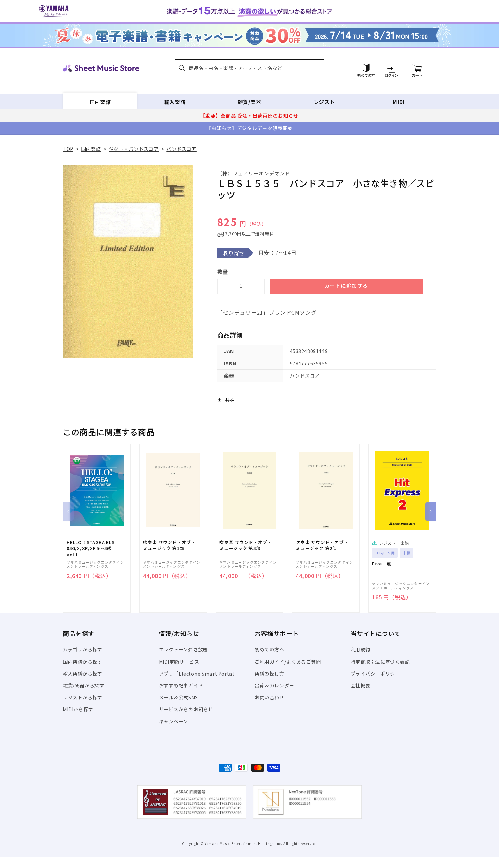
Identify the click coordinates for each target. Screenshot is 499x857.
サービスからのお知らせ (186, 709)
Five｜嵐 (381, 564)
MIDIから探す (78, 709)
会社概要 (360, 685)
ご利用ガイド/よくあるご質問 (288, 661)
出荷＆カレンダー (274, 685)
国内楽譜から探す (83, 661)
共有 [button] (230, 400)
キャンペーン (173, 721)
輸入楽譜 (174, 101)
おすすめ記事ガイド (181, 685)
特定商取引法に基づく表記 (380, 661)
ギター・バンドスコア (134, 148)
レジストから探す (83, 697)
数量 (222, 271)
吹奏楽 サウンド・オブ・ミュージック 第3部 (245, 545)
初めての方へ (269, 649)
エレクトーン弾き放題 (183, 649)
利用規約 (360, 649)
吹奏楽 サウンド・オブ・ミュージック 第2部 (322, 545)
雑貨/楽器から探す (83, 685)
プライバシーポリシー (375, 673)
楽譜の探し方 (269, 673)
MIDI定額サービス (179, 661)
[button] (249, 67)
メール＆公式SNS (178, 697)
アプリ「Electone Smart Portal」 (199, 673)
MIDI (399, 101)
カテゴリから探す (83, 649)
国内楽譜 (100, 101)
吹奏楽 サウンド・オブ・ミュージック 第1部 (169, 545)
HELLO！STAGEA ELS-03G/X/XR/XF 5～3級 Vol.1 (91, 548)
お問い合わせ (269, 697)
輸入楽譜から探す (83, 673)
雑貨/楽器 (249, 101)
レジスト (324, 101)
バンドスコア (181, 148)
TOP (68, 148)
